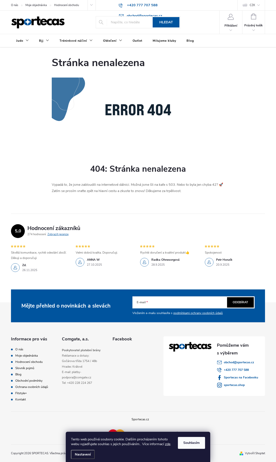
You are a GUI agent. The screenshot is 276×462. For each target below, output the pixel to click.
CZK (252, 5)
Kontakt (20, 399)
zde (167, 444)
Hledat (166, 22)
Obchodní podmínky (28, 381)
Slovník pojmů (24, 368)
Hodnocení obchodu (66, 5)
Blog (18, 374)
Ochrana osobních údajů (31, 387)
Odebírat (240, 302)
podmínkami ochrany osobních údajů (198, 313)
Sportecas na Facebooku (241, 377)
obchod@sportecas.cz (239, 362)
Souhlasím (191, 442)
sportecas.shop (234, 385)
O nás (14, 5)
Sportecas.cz (140, 419)
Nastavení (83, 454)
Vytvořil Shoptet (255, 453)
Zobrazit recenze (58, 234)
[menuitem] (22, 41)
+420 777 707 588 (236, 370)
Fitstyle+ (21, 393)
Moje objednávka (36, 5)
